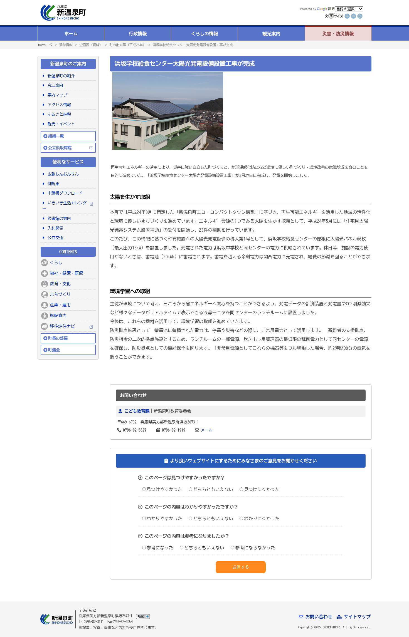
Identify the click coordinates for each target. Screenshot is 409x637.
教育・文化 (60, 284)
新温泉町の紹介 (60, 76)
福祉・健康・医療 (66, 273)
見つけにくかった (262, 489)
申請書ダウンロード (64, 193)
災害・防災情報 (338, 33)
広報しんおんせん (62, 174)
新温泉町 (63, 12)
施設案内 (58, 315)
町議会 (54, 350)
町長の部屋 (58, 338)
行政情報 (138, 33)
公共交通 (54, 238)
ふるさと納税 (58, 114)
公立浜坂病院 (60, 148)
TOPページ (45, 44)
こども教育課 (136, 411)
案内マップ (56, 95)
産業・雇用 (60, 305)
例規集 (52, 184)
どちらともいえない (213, 489)
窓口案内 (54, 85)
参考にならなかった (255, 548)
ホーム (71, 33)
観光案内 (271, 33)
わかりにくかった (262, 518)
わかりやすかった (164, 518)
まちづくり (60, 294)
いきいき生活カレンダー (64, 206)
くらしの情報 (204, 33)
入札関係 (54, 228)
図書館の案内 (58, 218)
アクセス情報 (58, 105)
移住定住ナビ (62, 326)
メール (207, 430)
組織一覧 (56, 136)
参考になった (160, 548)
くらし (56, 263)
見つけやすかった (164, 489)
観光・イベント (60, 124)
